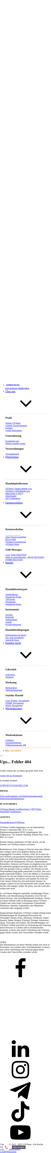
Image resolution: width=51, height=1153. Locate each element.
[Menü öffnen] (1, 755)
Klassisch (12, 822)
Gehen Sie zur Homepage (11, 776)
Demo (22, 822)
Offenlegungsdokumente (32, 796)
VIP (17, 822)
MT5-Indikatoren (13, 812)
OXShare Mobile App (9, 809)
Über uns (4, 796)
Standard (4, 822)
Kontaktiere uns (14, 796)
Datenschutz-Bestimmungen (12, 798)
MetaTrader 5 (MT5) (28, 809)
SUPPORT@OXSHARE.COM (14, 785)
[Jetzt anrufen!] (6, 1147)
